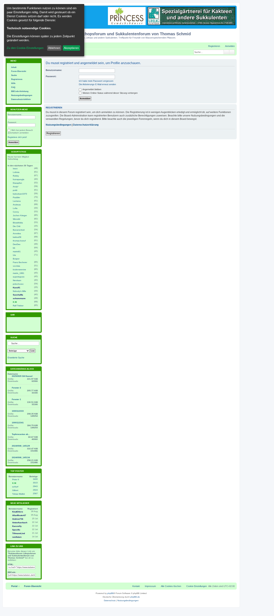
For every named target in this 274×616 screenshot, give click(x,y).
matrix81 (17, 251)
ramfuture (17, 537)
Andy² (15, 187)
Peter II (15, 479)
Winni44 (16, 219)
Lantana (17, 201)
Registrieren (53, 133)
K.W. (15, 302)
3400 (35, 479)
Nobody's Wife (19, 291)
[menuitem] (228, 46)
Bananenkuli (18, 230)
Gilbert (15, 490)
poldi (15, 190)
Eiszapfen (17, 183)
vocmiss (16, 266)
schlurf (15, 487)
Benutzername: (54, 70)
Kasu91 (16, 287)
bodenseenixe (19, 269)
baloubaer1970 (20, 194)
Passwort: (51, 76)
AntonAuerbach (19, 522)
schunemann (19, 298)
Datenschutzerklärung (85, 124)
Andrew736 (17, 519)
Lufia (15, 208)
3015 (35, 483)
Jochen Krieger (20, 215)
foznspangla (18, 179)
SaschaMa (18, 295)
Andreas (17, 205)
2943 (35, 486)
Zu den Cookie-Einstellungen (25, 47)
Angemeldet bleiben (91, 89)
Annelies (17, 233)
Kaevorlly (17, 526)
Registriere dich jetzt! (17, 137)
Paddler (16, 197)
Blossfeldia (18, 223)
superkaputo (18, 277)
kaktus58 (17, 237)
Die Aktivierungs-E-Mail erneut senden (97, 84)
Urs (14, 255)
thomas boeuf (19, 241)
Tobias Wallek (18, 494)
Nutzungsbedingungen (58, 124)
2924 (35, 490)
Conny (16, 212)
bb (14, 248)
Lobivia (16, 172)
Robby (16, 176)
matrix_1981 (18, 273)
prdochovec (18, 284)
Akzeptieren (71, 47)
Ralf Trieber (18, 305)
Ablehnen (54, 47)
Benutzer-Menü (19, 109)
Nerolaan (17, 280)
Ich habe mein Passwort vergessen (96, 81)
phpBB (110, 593)
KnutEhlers (17, 512)
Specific (16, 530)
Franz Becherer (20, 262)
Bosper (16, 259)
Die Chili (16, 226)
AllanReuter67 (19, 515)
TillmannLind (18, 533)
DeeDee (16, 244)
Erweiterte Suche (16, 357)
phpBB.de (135, 597)
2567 (35, 493)
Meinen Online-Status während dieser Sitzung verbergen (110, 93)
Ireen (15, 168)
